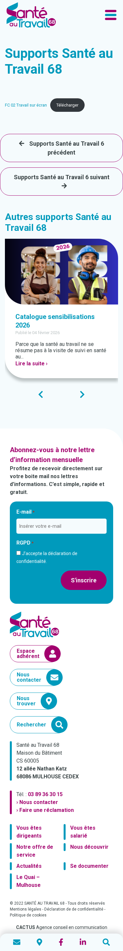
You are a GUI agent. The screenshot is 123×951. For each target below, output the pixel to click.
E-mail (25, 512)
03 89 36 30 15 (45, 794)
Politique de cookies (28, 915)
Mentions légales (25, 909)
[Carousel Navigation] (61, 394)
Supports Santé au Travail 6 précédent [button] (66, 148)
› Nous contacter (37, 802)
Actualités (29, 866)
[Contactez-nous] (16, 942)
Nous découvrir (89, 847)
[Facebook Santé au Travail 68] (61, 942)
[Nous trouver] (39, 942)
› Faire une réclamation (45, 810)
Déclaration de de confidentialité (73, 909)
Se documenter (89, 866)
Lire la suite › (31, 363)
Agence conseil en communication (61, 927)
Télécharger (67, 105)
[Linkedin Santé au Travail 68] (83, 942)
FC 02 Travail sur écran (26, 105)
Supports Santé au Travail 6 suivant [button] (62, 177)
